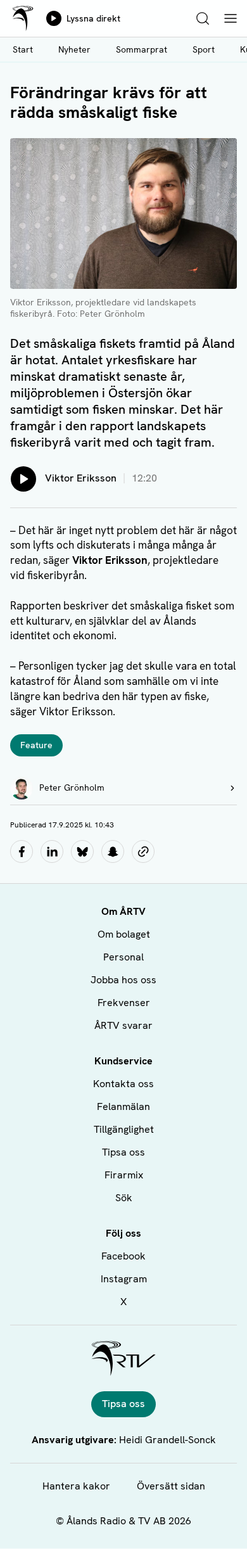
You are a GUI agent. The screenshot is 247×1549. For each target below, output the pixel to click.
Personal (123, 957)
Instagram (124, 1278)
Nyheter (74, 49)
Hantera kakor (76, 1486)
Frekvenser (124, 1002)
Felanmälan (123, 1106)
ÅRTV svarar (123, 1025)
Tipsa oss (123, 1152)
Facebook (123, 1256)
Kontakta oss (123, 1083)
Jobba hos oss (123, 979)
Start (23, 49)
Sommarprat (141, 49)
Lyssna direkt (93, 18)
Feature (36, 745)
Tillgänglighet (124, 1129)
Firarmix (123, 1175)
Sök (123, 1197)
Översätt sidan (171, 1486)
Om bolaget (124, 934)
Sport (204, 49)
